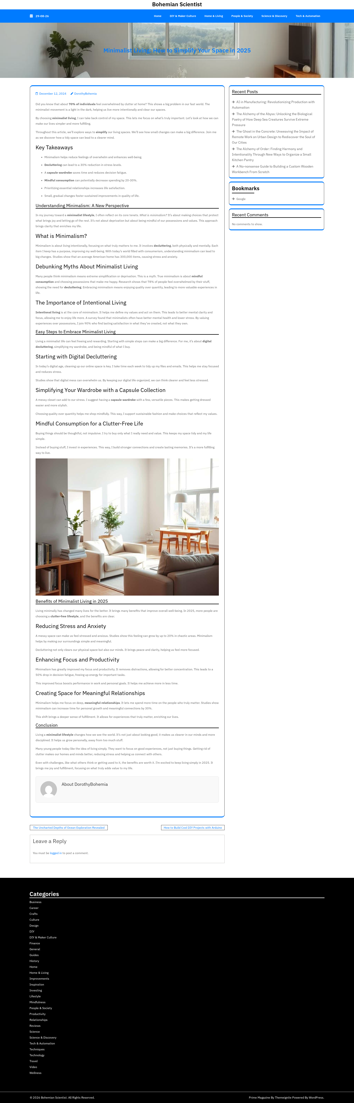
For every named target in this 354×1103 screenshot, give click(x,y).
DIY (32, 931)
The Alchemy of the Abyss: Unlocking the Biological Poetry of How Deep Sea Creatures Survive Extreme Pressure (272, 119)
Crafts (34, 914)
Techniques (37, 1049)
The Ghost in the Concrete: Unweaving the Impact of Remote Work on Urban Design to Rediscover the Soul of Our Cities (273, 137)
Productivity (38, 1014)
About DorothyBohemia (85, 784)
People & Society (242, 16)
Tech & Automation (308, 16)
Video (33, 1067)
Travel (34, 1061)
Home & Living (213, 16)
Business (35, 902)
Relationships (39, 1020)
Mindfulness (38, 1002)
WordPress (316, 1097)
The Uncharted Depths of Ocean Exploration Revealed (69, 827)
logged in (56, 853)
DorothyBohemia (85, 93)
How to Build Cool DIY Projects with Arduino (193, 827)
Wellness (35, 1073)
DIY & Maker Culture (183, 16)
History (34, 961)
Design (34, 925)
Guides (34, 955)
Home (157, 16)
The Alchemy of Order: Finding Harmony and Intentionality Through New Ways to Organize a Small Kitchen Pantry (271, 154)
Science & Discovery (274, 16)
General (35, 949)
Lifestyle (35, 996)
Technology (37, 1055)
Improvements (39, 978)
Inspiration (37, 984)
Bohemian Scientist (177, 4)
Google (241, 199)
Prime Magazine (259, 1097)
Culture (34, 919)
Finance (35, 943)
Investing (36, 990)
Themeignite (283, 1097)
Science (35, 1031)
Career (34, 908)
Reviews (35, 1026)
